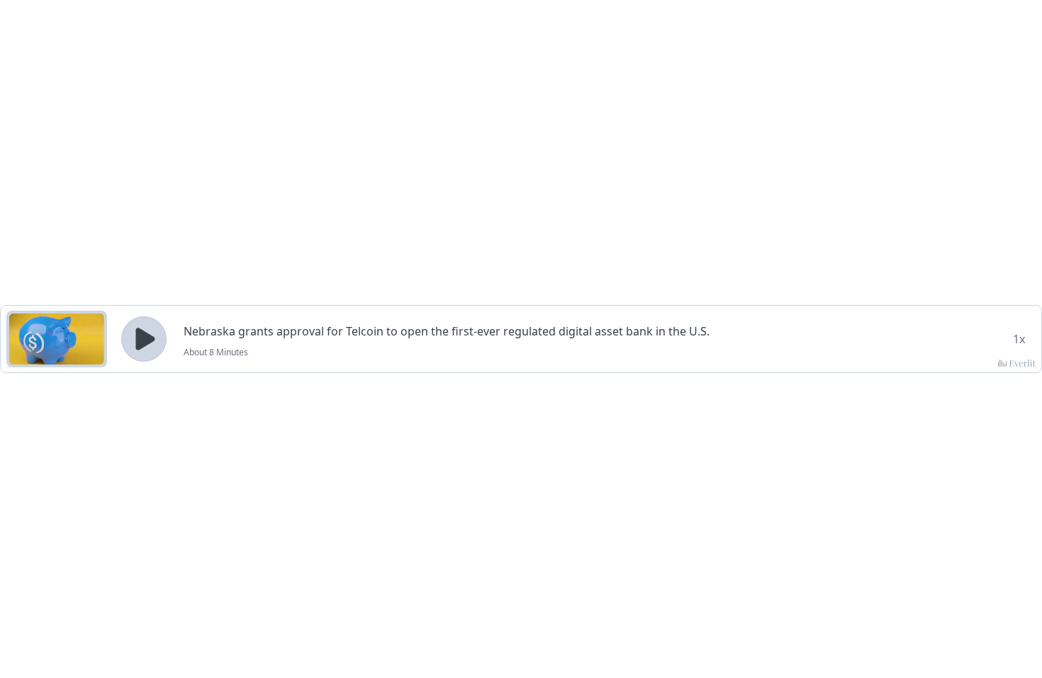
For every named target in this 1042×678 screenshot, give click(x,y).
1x (1019, 339)
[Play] (144, 339)
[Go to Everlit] (1016, 363)
